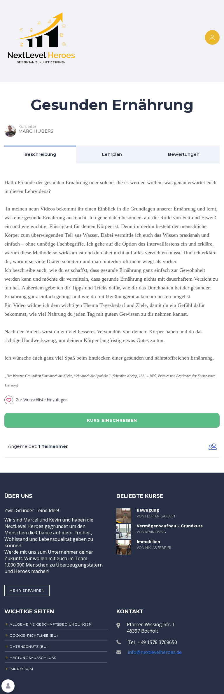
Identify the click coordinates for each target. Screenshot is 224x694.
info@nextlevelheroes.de (155, 652)
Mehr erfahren (27, 590)
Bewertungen (184, 154)
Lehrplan (112, 154)
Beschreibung (40, 154)
